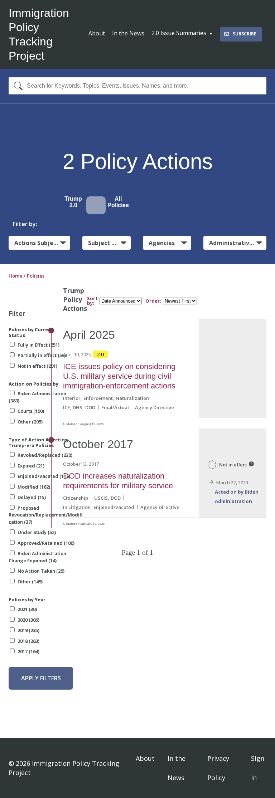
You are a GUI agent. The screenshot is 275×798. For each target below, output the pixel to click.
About (96, 33)
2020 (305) (28, 620)
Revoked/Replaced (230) (45, 455)
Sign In (257, 768)
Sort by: (92, 300)
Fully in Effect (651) (38, 345)
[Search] (17, 85)
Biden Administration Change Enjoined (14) (37, 557)
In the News (128, 33)
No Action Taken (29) (41, 571)
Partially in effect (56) (42, 355)
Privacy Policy (218, 768)
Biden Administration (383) (37, 397)
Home (15, 276)
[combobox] (137, 85)
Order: (153, 301)
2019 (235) (28, 630)
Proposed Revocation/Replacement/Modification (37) (45, 515)
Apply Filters (41, 678)
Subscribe (244, 34)
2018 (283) (28, 641)
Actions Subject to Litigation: (42, 243)
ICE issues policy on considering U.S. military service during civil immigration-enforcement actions (119, 376)
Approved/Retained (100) (46, 543)
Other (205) (30, 421)
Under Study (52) (37, 532)
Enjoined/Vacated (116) (44, 476)
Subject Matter (109, 243)
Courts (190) (31, 411)
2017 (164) (28, 651)
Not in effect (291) (37, 366)
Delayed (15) (32, 497)
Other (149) (30, 581)
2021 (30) (27, 609)
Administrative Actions (237, 243)
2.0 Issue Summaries (178, 33)
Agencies (162, 243)
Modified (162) (34, 487)
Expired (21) (31, 465)
